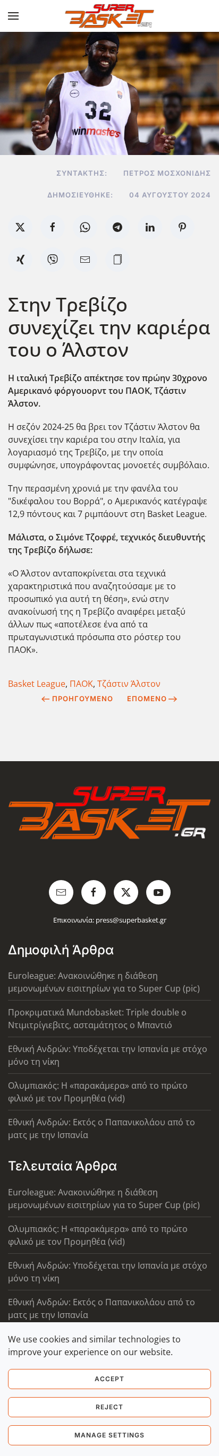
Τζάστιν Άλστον (129, 684)
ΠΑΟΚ (81, 684)
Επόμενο (147, 698)
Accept (109, 1379)
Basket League (36, 684)
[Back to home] (109, 16)
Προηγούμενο (82, 698)
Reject (109, 1407)
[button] (13, 16)
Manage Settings (109, 1435)
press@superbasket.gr (131, 920)
